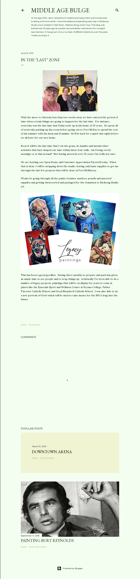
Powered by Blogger (73, 568)
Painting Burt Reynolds (47, 540)
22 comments (47, 458)
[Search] (117, 9)
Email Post (34, 324)
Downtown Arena (52, 451)
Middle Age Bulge (60, 10)
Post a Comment (37, 546)
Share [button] (23, 324)
